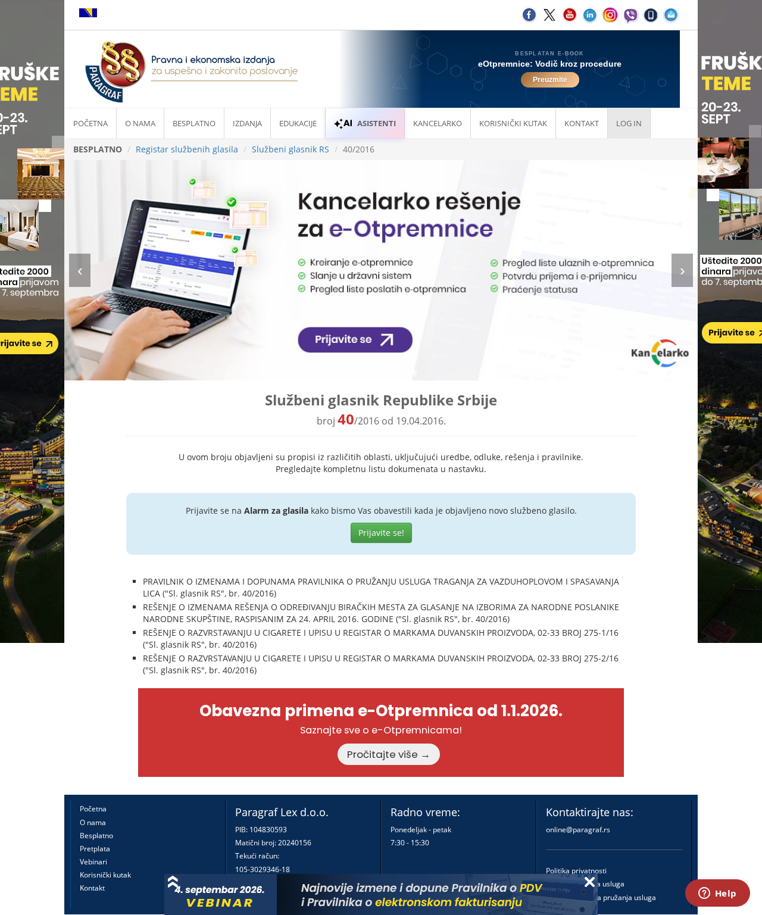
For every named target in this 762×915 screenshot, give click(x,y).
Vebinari (93, 862)
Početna (90, 123)
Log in (629, 123)
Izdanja (247, 123)
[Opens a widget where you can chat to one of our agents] (717, 894)
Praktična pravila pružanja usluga (601, 897)
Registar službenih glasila (187, 149)
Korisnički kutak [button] (513, 123)
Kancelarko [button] (437, 123)
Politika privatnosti (576, 871)
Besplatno (194, 123)
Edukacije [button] (298, 123)
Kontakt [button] (581, 123)
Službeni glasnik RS (290, 149)
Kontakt (92, 888)
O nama (140, 123)
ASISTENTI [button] (376, 123)
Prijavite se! (381, 532)
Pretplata (95, 849)
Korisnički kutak (105, 875)
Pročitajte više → (388, 754)
